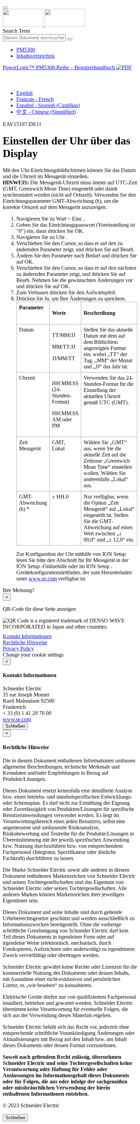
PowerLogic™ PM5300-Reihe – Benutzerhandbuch (59, 67)
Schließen (15, 726)
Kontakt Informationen (27, 636)
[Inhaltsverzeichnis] (5, 75)
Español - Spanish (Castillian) (48, 105)
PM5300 (25, 50)
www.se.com (43, 578)
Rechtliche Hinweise (25, 642)
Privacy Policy (18, 648)
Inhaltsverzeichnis (35, 56)
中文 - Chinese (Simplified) (46, 112)
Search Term (16, 31)
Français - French (35, 99)
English (24, 93)
